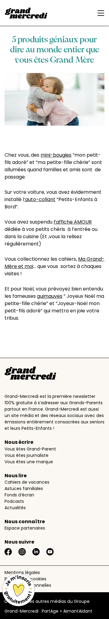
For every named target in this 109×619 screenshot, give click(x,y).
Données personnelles (28, 585)
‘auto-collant (39, 199)
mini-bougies (56, 154)
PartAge (50, 611)
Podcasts (14, 501)
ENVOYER (67, 349)
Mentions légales (22, 572)
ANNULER (28, 349)
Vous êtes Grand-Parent (30, 449)
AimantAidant (77, 611)
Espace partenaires (25, 528)
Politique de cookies (25, 579)
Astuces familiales (24, 488)
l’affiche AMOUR (73, 221)
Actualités (15, 508)
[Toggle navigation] (99, 13)
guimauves (49, 296)
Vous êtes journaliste (26, 455)
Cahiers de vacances (27, 482)
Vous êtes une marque (29, 462)
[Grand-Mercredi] (26, 13)
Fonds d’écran (19, 495)
